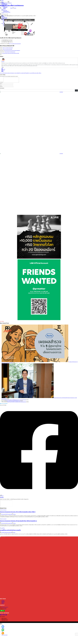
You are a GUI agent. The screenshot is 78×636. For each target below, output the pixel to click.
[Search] (76, 90)
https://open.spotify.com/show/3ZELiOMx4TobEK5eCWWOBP (10, 53)
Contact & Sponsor (6, 11)
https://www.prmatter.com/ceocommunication (15, 43)
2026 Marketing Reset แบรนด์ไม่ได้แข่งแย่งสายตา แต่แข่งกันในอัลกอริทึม (15, 399)
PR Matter (3, 61)
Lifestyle (4, 8)
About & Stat (5, 10)
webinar (14, 514)
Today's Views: (4, 618)
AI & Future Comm (4, 4)
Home (2, 1)
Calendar (3, 600)
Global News (5, 7)
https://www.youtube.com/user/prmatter (8, 47)
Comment (1, 82)
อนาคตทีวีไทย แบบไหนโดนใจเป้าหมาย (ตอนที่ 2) (10, 530)
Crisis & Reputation (4, 17)
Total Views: (3, 619)
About (2, 9)
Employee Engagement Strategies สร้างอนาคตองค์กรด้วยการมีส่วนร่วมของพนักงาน (18, 520)
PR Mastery (3, 3)
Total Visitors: (4, 620)
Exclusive (3, 5)
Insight (3, 2)
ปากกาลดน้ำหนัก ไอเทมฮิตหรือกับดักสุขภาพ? (13, 400)
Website (1, 86)
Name (1, 83)
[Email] (2, 67)
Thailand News (5, 6)
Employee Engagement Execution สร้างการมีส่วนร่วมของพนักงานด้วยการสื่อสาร (17, 511)
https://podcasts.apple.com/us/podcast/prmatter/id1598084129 (12, 50)
